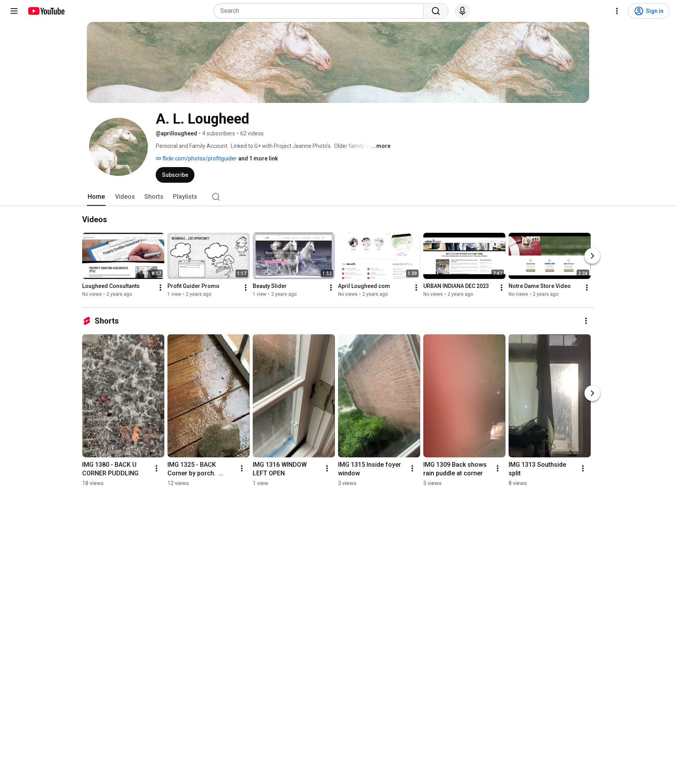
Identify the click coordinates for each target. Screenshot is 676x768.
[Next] (592, 256)
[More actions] (160, 287)
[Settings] (617, 11)
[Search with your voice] (462, 11)
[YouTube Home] (46, 11)
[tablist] (338, 196)
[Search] (435, 11)
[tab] (96, 196)
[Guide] (14, 11)
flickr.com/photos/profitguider (199, 158)
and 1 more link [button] (258, 158)
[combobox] (321, 11)
